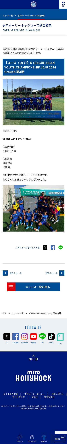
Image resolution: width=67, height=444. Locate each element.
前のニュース (15, 272)
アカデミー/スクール (19, 30)
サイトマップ (19, 396)
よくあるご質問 (10, 393)
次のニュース (52, 272)
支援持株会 (49, 396)
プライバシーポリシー (34, 393)
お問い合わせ (58, 393)
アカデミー (7, 30)
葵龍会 (34, 396)
